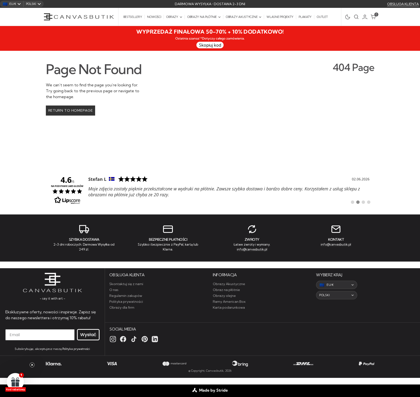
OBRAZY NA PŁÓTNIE (202, 17)
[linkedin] (154, 339)
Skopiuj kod (210, 45)
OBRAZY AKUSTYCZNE (241, 17)
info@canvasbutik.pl (252, 249)
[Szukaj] (356, 17)
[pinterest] (144, 339)
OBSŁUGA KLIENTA (403, 4)
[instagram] (112, 339)
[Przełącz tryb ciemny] (346, 17)
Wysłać (88, 334)
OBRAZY (172, 17)
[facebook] (123, 339)
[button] (366, 17)
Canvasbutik (215, 370)
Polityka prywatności (76, 349)
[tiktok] (134, 339)
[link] (210, 189)
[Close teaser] (32, 364)
